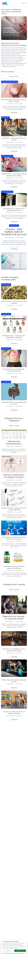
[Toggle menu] (25, 3)
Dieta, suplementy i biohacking (9, 81)
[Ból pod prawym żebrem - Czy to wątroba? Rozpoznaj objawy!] (14, 28)
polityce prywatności (14, 948)
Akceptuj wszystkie (20, 950)
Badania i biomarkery (7, 156)
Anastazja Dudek (9, 103)
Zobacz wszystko (14, 76)
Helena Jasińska (9, 142)
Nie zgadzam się (8, 950)
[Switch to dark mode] (23, 3)
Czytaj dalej (14, 248)
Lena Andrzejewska (7, 35)
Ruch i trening (5, 117)
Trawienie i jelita (8, 28)
